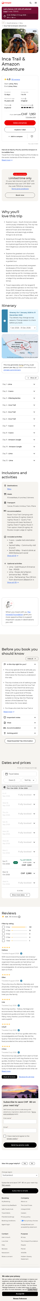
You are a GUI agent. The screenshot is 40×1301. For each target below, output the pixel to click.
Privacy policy (25, 1217)
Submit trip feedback (9, 1205)
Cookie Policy (32, 1289)
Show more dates (18, 895)
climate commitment (12, 370)
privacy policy (12, 1139)
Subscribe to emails (20, 1191)
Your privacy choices (30, 1220)
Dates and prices (20, 123)
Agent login (6, 1224)
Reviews (4, 1249)
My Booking (6, 1201)
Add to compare (17, 136)
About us (24, 1201)
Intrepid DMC (25, 1209)
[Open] (19, 917)
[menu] (35, 2)
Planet (23, 1249)
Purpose (24, 1234)
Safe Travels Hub (7, 1209)
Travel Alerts (6, 1213)
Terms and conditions (20, 189)
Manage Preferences (20, 1298)
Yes (25, 1163)
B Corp (23, 1237)
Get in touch (6, 1237)
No (32, 1163)
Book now (20, 195)
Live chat (5, 1241)
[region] (20, 1287)
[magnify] (30, 3)
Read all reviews (9, 1077)
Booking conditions (8, 1220)
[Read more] (3, 22)
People (23, 1245)
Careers (23, 1213)
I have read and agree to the (18, 1137)
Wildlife (23, 1252)
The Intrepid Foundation (29, 1241)
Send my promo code (20, 1145)
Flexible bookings (8, 1217)
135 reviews (15, 79)
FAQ (3, 1245)
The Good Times (26, 1205)
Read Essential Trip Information (20, 741)
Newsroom (5, 1252)
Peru (21, 23)
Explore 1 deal (20, 130)
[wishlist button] (31, 136)
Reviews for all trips (26, 1077)
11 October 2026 (31, 117)
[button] (20, 41)
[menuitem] (6, 2)
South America (12, 23)
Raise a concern (7, 1256)
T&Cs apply (6, 1185)
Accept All (20, 1294)
